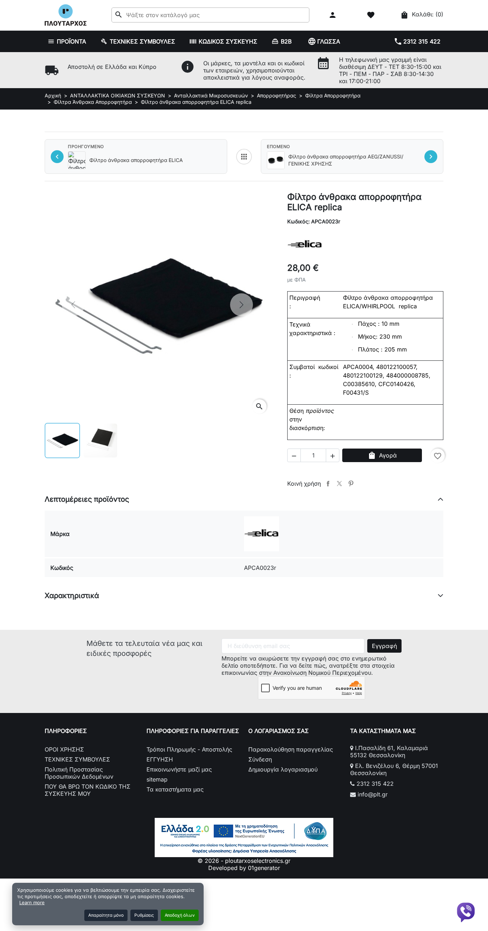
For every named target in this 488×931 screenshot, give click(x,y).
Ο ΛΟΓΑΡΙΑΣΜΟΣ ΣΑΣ (278, 730)
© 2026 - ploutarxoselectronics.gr (244, 860)
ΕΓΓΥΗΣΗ (159, 759)
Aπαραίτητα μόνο (106, 915)
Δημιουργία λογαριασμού (283, 769)
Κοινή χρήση (328, 483)
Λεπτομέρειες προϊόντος (87, 499)
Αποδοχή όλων (180, 915)
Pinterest (351, 483)
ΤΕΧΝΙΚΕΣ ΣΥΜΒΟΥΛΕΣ (77, 759)
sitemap (157, 779)
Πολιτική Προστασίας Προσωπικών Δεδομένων (79, 773)
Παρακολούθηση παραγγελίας (290, 749)
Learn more (32, 902)
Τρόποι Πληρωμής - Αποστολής (189, 749)
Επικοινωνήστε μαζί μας (179, 769)
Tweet (339, 483)
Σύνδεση (260, 759)
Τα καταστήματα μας (175, 789)
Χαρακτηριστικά (72, 595)
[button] (333, 15)
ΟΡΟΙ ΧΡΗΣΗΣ (64, 749)
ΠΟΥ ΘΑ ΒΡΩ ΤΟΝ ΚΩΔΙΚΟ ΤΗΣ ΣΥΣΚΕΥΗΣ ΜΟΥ (87, 790)
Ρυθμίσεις (144, 915)
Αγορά (382, 455)
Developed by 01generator (244, 867)
